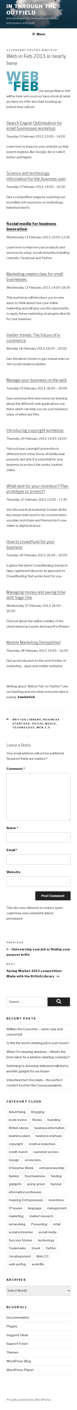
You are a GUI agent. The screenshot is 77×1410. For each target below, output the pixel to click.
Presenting (39, 1224)
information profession (25, 1192)
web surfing (17, 1264)
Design (14, 1160)
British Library (26, 719)
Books (37, 1120)
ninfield (49, 50)
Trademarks (17, 1248)
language (34, 1208)
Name (12, 828)
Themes (12, 1352)
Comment (15, 769)
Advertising (17, 1112)
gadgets (15, 1184)
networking (17, 1224)
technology (23, 727)
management (57, 1208)
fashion (14, 1176)
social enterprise (21, 1232)
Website (13, 872)
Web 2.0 (43, 727)
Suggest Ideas (17, 1335)
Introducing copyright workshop (35, 430)
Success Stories (20, 1240)
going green (36, 1184)
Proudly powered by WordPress (28, 1399)
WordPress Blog (18, 1361)
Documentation (17, 1317)
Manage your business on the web (36, 380)
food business (35, 1176)
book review (18, 1120)
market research (41, 1216)
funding (56, 1176)
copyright (16, 1144)
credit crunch (18, 1152)
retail (56, 1224)
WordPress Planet (20, 1370)
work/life (38, 1264)
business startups (49, 1136)
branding (53, 1120)
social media (44, 723)
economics (33, 1160)
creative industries (41, 1144)
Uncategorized (20, 1256)
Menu (41, 34)
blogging (37, 1112)
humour (56, 1184)
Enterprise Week (21, 1168)
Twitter (51, 1248)
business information (49, 1128)
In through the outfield (31, 9)
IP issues (15, 1208)
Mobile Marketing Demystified (33, 642)
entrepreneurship (51, 1168)
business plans (19, 1136)
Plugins (11, 1326)
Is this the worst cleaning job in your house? (37, 1043)
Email (11, 850)
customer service (46, 1152)
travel (36, 1248)
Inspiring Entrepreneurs (26, 1200)
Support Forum (17, 1344)
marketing (16, 1216)
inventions (56, 1200)
